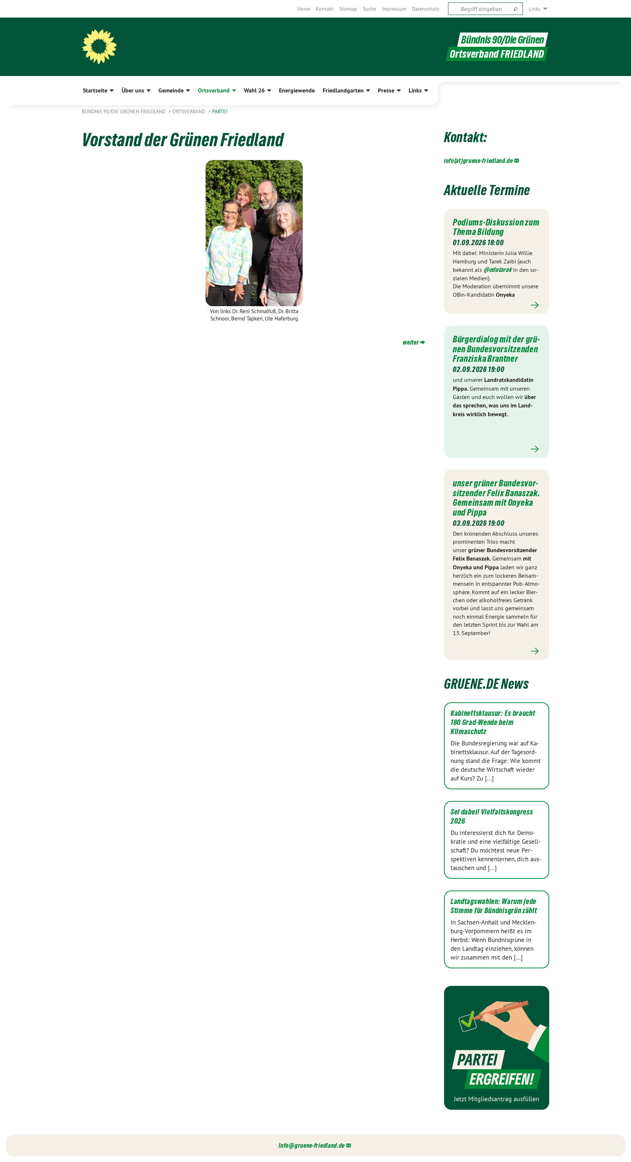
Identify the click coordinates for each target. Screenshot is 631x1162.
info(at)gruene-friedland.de (478, 160)
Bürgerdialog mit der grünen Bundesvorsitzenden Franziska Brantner (496, 349)
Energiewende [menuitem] (297, 90)
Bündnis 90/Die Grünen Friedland (124, 111)
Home (303, 8)
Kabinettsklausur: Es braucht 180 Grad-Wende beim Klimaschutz (493, 722)
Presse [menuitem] (386, 90)
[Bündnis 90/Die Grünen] (99, 46)
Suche (369, 8)
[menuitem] (303, 9)
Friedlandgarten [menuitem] (343, 90)
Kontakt (324, 8)
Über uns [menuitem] (133, 90)
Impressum (394, 8)
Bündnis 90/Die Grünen (502, 40)
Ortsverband (189, 111)
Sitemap (348, 8)
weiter (411, 342)
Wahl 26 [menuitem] (254, 90)
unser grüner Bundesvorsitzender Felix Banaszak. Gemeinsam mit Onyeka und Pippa (496, 497)
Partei (219, 111)
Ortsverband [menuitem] (214, 90)
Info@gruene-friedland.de (312, 1145)
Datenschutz (425, 8)
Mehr (496, 305)
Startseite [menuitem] (95, 90)
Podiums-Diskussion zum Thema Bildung (496, 227)
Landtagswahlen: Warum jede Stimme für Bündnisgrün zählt (494, 906)
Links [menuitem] (534, 8)
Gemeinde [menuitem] (171, 90)
